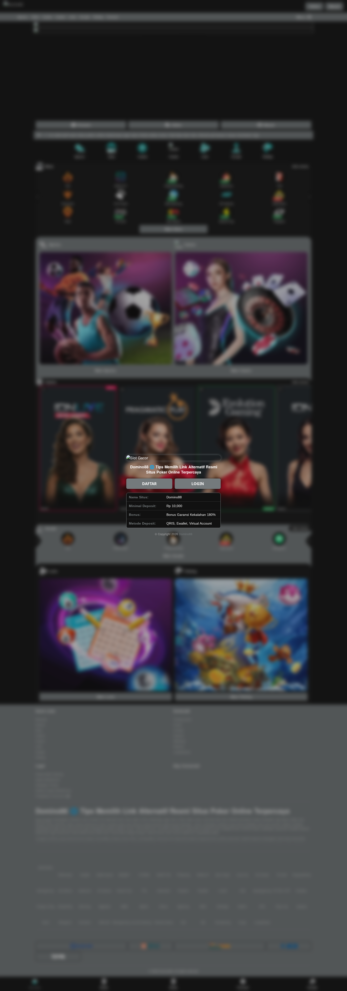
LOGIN (197, 483)
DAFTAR (149, 483)
